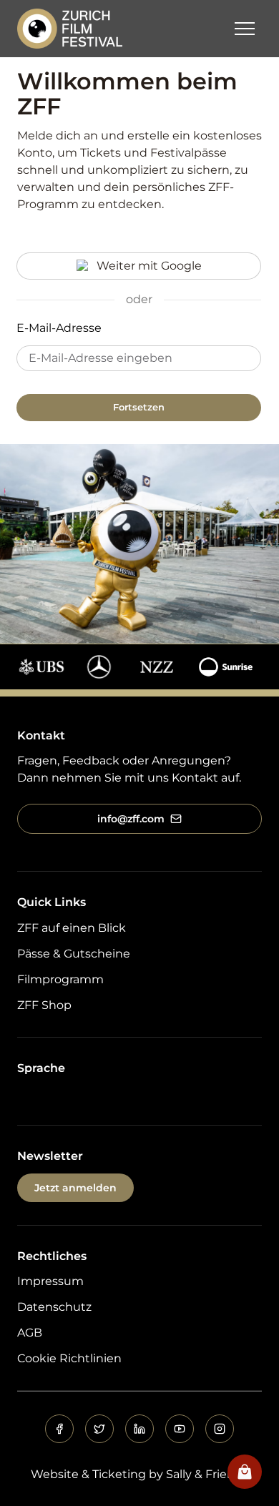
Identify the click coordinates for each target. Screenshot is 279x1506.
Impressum (50, 1281)
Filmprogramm (60, 979)
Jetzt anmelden (75, 1187)
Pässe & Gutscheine (73, 953)
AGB (29, 1332)
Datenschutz (54, 1307)
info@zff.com (131, 818)
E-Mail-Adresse (59, 328)
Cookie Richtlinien (69, 1358)
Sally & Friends (207, 1474)
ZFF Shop (44, 1005)
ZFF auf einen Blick (71, 928)
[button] (244, 28)
